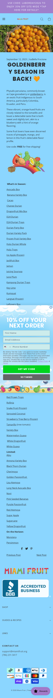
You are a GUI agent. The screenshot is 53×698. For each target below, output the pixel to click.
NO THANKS (26, 377)
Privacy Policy (43, 361)
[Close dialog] (51, 307)
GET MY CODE (26, 369)
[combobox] (7, 347)
